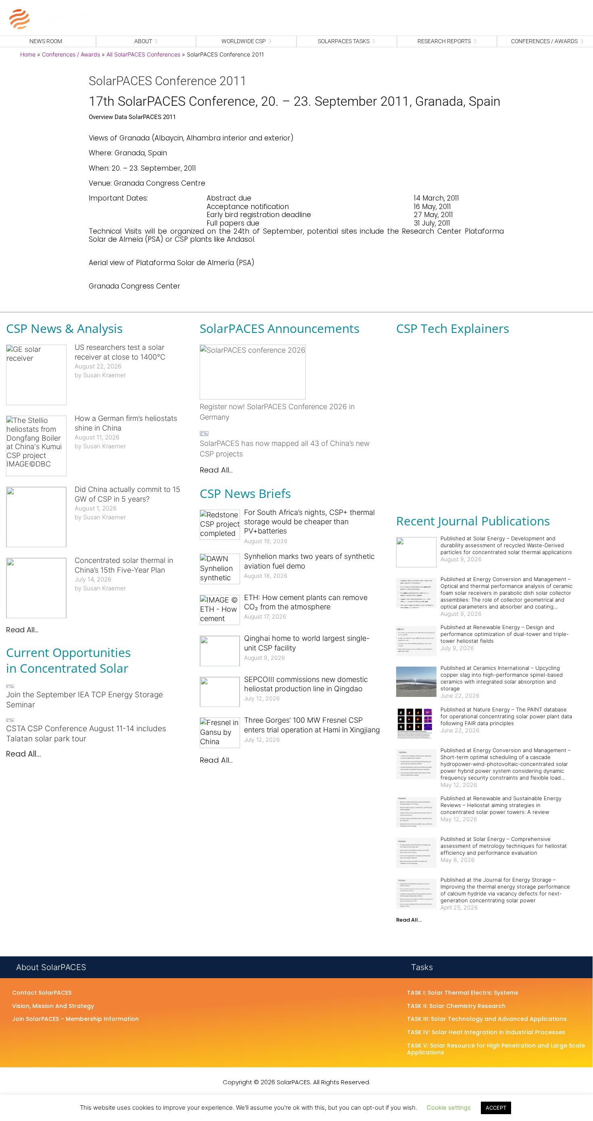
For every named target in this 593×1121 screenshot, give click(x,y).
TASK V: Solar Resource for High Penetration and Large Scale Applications (496, 1049)
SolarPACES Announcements (279, 328)
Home (27, 54)
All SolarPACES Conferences (143, 54)
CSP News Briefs (245, 493)
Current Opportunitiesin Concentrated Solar (68, 660)
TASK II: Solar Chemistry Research (456, 1006)
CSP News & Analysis (64, 328)
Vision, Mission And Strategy (53, 1006)
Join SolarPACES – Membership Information (75, 1019)
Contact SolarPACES (41, 993)
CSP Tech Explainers (452, 328)
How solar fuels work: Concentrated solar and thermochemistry (479, 390)
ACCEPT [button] (496, 1107)
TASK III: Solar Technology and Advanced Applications (487, 1019)
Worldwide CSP (243, 41)
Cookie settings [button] (449, 1107)
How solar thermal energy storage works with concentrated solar (481, 475)
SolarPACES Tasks (344, 41)
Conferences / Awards (71, 54)
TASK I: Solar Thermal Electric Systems (462, 993)
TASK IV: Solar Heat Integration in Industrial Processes (486, 1032)
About (143, 41)
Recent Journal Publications (473, 520)
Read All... (22, 630)
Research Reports (444, 41)
